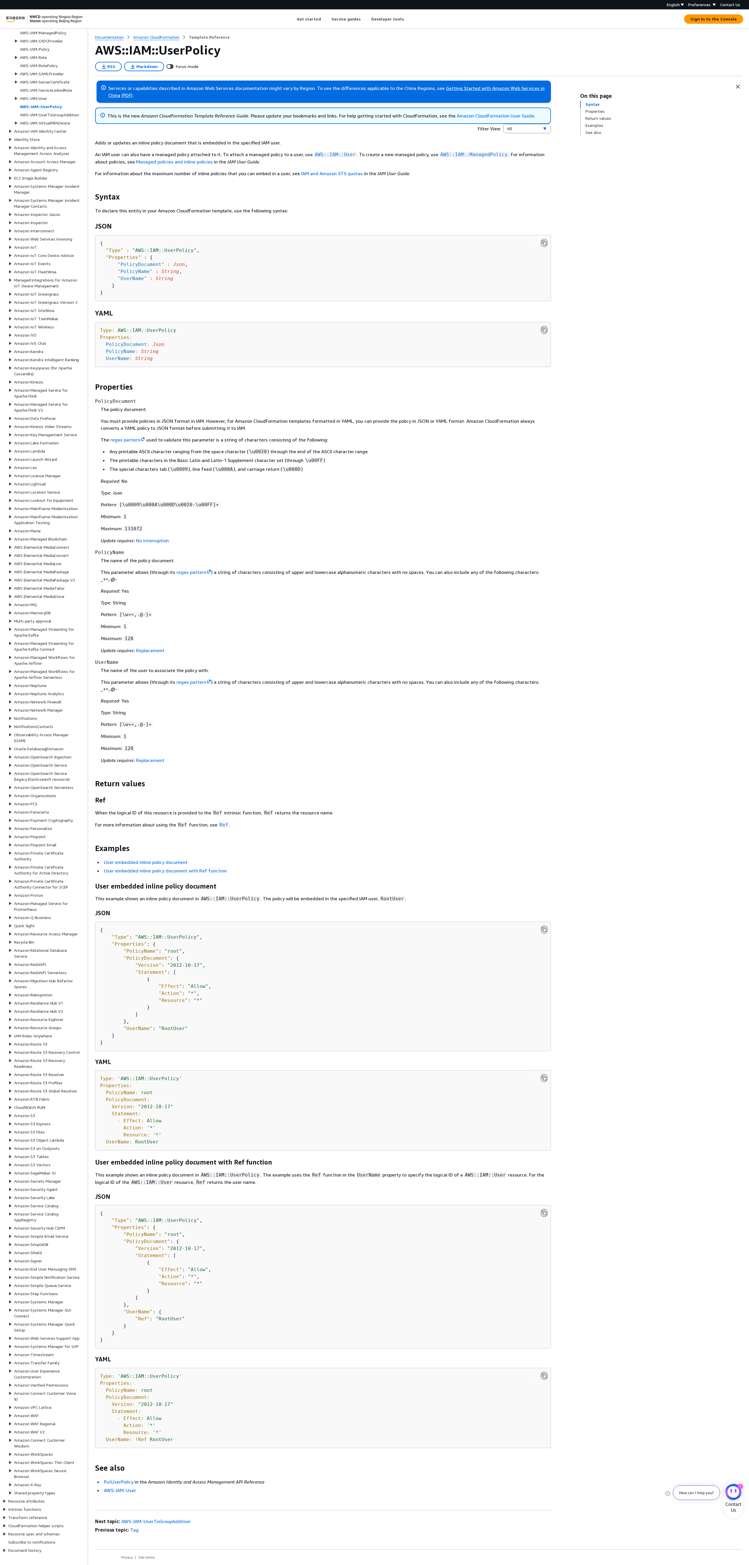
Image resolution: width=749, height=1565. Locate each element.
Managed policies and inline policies (174, 162)
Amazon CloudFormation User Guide (495, 116)
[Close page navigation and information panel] (738, 86)
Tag (134, 1530)
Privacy (127, 1557)
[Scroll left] (292, 19)
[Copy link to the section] (90, 197)
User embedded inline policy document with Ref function (165, 871)
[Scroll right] (408, 19)
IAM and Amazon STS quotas (332, 173)
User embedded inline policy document (146, 862)
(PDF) (127, 95)
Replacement (150, 650)
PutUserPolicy (118, 1482)
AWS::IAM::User (120, 1490)
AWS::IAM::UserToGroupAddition (155, 1521)
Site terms (146, 1557)
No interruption (152, 540)
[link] (209, 37)
